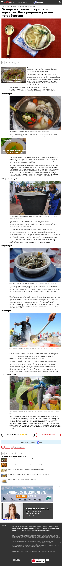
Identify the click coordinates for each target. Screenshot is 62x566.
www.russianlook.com (6, 58)
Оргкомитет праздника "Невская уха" (40, 131)
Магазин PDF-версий (38, 525)
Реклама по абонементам (29, 528)
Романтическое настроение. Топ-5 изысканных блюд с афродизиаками (26, 469)
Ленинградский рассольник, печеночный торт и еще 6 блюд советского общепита (29, 474)
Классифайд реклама (53, 528)
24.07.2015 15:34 (5, 6)
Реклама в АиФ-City (42, 528)
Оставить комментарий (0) (48, 434)
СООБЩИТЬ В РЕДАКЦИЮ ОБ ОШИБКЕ (41, 530)
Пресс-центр (28, 525)
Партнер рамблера (26, 559)
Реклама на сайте (16, 528)
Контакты (45, 526)
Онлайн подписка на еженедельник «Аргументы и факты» (27, 526)
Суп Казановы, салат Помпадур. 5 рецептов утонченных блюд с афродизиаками (28, 464)
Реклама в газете (53, 526)
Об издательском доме (18, 525)
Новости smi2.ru (6, 520)
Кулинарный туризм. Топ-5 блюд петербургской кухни (22, 479)
